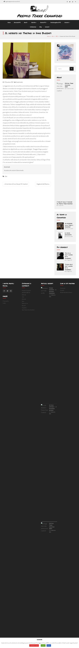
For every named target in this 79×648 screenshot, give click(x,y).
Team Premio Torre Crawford (28, 310)
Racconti (24, 305)
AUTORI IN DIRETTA (26, 292)
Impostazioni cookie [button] (34, 645)
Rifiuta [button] (48, 645)
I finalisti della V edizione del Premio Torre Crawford (65, 203)
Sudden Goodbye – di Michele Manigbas (52, 290)
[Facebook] (4, 290)
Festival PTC (43, 22)
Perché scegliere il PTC (55, 22)
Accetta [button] (43, 645)
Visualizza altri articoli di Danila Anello (13, 170)
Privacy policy (6, 301)
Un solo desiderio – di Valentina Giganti (53, 407)
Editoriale (24, 294)
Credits (4, 303)
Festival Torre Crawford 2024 (69, 85)
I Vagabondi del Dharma (42, 184)
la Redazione (33, 27)
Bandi (25, 22)
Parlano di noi (25, 303)
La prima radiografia (68, 234)
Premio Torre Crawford (39, 15)
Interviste (24, 299)
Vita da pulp (62, 288)
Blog (40, 27)
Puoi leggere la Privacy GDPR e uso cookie (45, 643)
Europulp (62, 290)
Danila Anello (19, 82)
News (23, 301)
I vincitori (66, 22)
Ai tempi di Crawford (26, 290)
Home (8, 22)
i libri (6, 176)
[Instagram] (10, 290)
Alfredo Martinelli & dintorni (66, 292)
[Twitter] (7, 290)
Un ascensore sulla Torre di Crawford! (69, 225)
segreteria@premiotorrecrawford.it (12, 1)
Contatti (47, 27)
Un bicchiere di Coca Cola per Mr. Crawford (16, 184)
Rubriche (33, 22)
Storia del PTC (17, 22)
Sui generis (24, 307)
